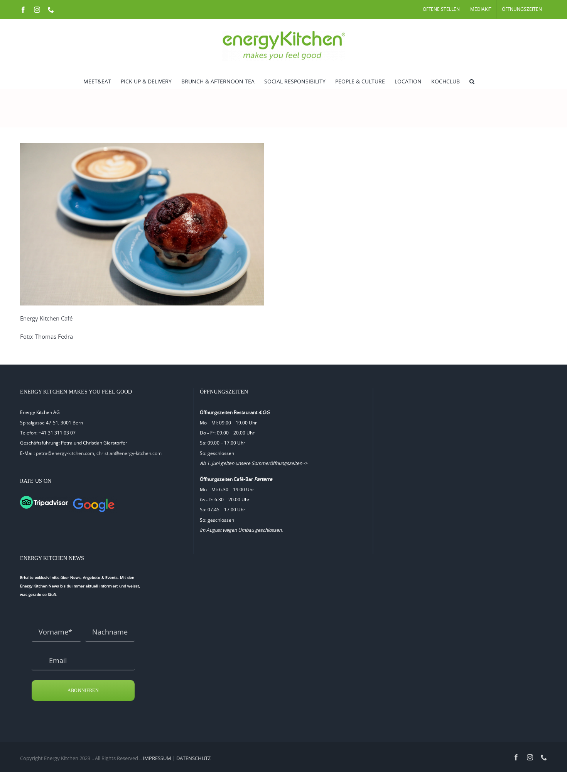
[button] (471, 80)
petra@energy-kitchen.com (65, 453)
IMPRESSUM (157, 758)
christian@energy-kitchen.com (129, 453)
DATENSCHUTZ (193, 758)
